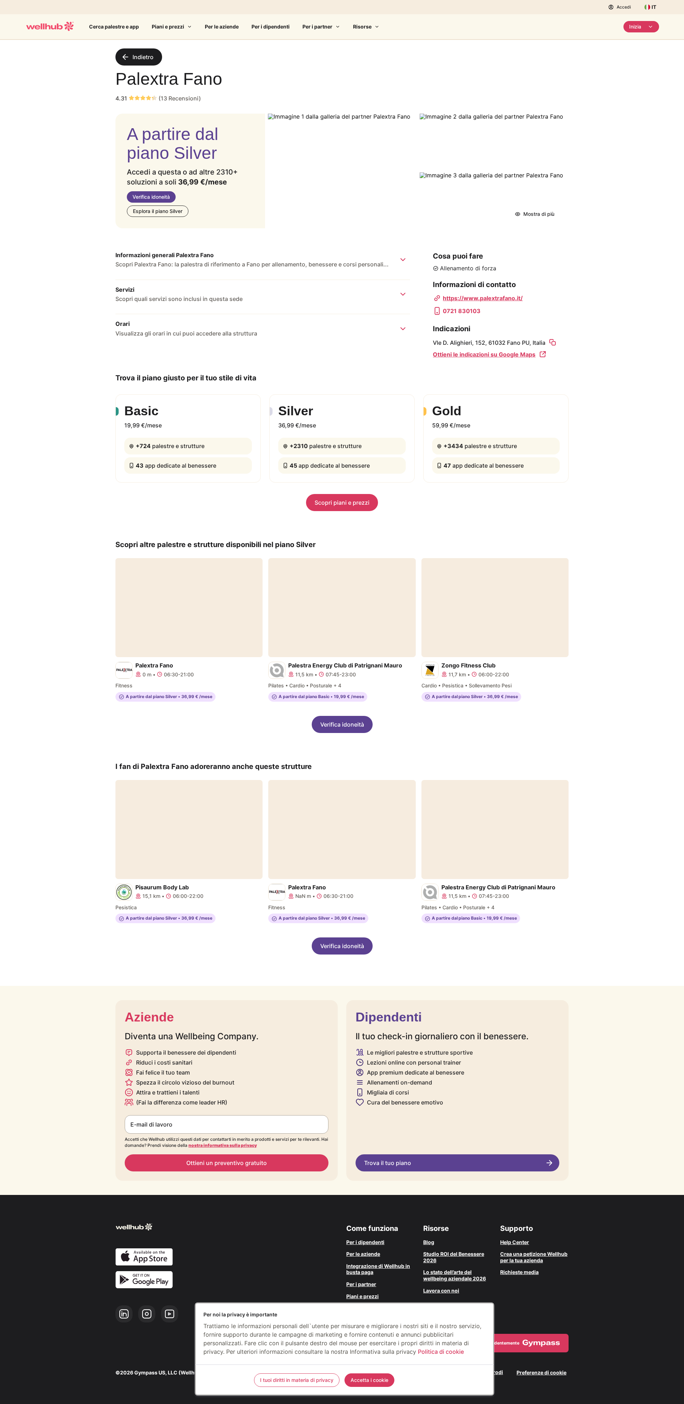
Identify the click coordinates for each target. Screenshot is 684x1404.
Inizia (635, 27)
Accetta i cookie (369, 1380)
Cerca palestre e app (114, 27)
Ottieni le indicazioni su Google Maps (484, 354)
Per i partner (317, 27)
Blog (428, 1242)
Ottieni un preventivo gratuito (226, 1162)
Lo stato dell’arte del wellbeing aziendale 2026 (454, 1275)
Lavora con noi (441, 1291)
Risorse (362, 27)
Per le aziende (222, 27)
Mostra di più (538, 214)
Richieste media (519, 1272)
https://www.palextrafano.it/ (483, 298)
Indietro (143, 57)
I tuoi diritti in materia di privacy (296, 1380)
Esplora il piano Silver (157, 211)
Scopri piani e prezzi (342, 502)
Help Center (514, 1242)
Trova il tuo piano (387, 1162)
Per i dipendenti (271, 27)
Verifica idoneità (151, 197)
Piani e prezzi (168, 27)
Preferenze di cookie (541, 1372)
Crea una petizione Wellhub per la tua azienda (534, 1257)
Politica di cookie (441, 1351)
